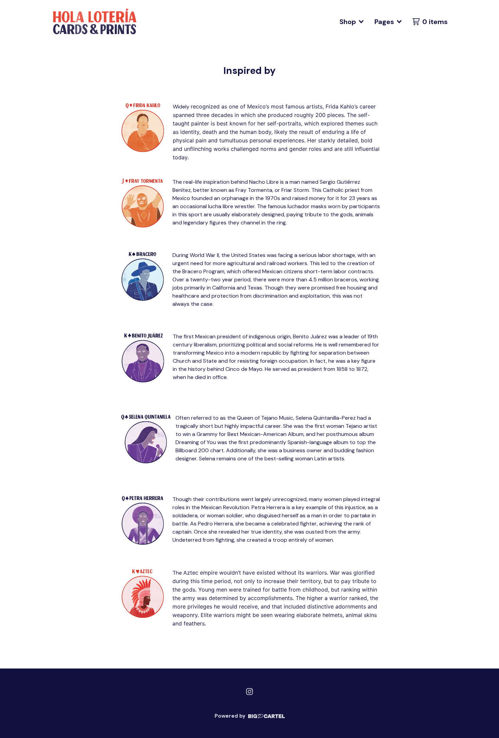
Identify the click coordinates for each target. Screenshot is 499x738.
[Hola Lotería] (93, 21)
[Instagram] (249, 691)
